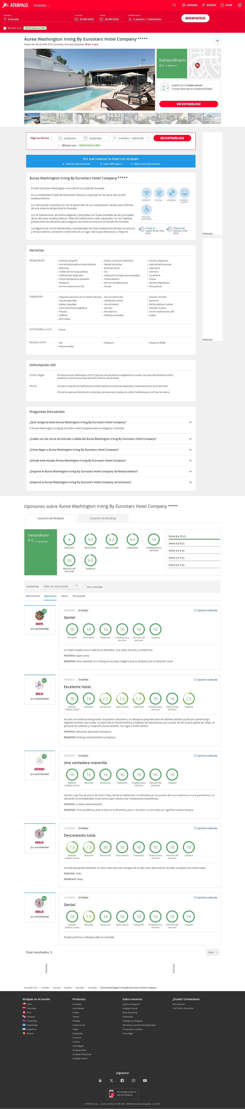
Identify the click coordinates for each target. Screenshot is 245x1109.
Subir (211, 952)
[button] (217, 41)
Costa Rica (32, 1020)
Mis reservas (178, 1004)
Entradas (76, 1004)
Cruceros (76, 1037)
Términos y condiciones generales (139, 1025)
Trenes (75, 1016)
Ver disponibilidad (172, 138)
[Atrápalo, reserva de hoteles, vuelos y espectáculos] (15, 5)
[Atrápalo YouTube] (145, 1081)
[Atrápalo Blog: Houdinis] (100, 1080)
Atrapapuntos (79, 1050)
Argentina (31, 1029)
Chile (29, 1004)
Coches (76, 1041)
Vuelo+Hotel (78, 1025)
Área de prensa (129, 1012)
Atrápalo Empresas (81, 1054)
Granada (80, 987)
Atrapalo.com (31, 987)
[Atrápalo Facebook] (122, 1081)
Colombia (31, 1008)
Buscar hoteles (195, 18)
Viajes (75, 1029)
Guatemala (32, 1025)
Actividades (78, 1008)
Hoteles (45, 987)
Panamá (31, 1016)
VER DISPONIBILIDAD (189, 104)
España (68, 987)
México (30, 1033)
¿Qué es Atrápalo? (131, 1004)
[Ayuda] (226, 5)
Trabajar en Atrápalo (132, 1020)
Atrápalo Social (129, 1008)
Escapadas (77, 1033)
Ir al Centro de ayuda (182, 1008)
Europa (56, 987)
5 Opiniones (171, 65)
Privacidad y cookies (132, 1029)
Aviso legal (127, 1033)
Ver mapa (92, 44)
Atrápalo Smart (80, 1058)
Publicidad (127, 1016)
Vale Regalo (78, 1045)
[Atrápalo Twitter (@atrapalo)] (111, 1081)
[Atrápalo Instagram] (134, 1081)
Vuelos (75, 1012)
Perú (29, 1012)
